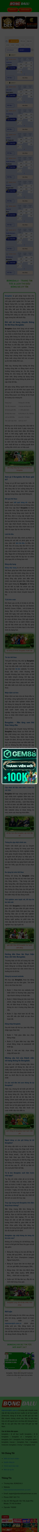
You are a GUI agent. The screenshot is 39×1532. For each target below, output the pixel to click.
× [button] (34, 751)
